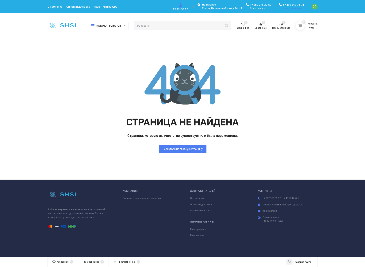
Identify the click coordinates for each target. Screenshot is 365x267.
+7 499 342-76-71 (293, 4)
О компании (197, 198)
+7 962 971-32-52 (260, 4)
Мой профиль (198, 229)
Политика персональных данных (142, 198)
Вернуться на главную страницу (183, 149)
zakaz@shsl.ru (270, 211)
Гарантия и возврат (201, 210)
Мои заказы (197, 235)
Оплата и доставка (201, 204)
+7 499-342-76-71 (291, 198)
